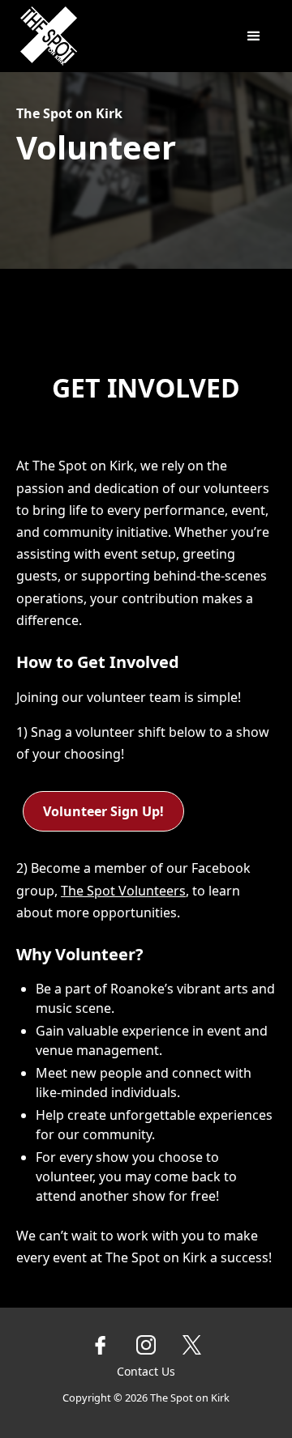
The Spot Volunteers (123, 891)
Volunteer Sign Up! (103, 811)
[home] (98, 36)
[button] (254, 36)
